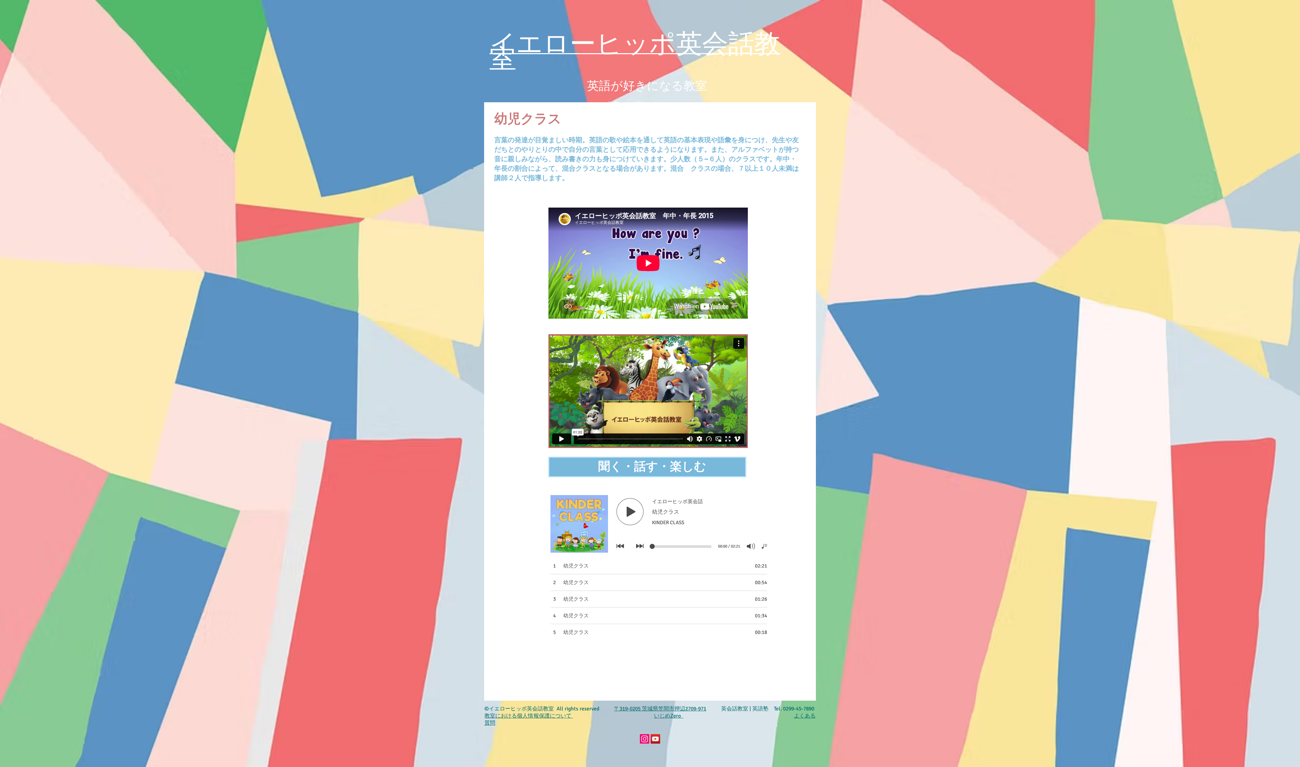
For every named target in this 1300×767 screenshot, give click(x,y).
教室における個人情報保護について (527, 715)
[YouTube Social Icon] (655, 739)
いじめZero (669, 715)
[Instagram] (644, 739)
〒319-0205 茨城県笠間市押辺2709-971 (660, 708)
